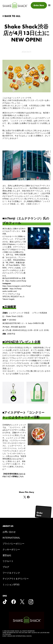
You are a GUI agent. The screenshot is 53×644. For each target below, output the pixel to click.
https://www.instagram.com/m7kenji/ (16, 286)
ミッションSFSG (11, 584)
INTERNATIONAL (11, 538)
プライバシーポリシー (13, 543)
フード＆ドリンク (11, 573)
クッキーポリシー (11, 549)
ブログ (6, 567)
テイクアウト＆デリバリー (16, 579)
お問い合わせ (9, 532)
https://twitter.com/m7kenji (15, 281)
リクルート (8, 561)
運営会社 (7, 555)
